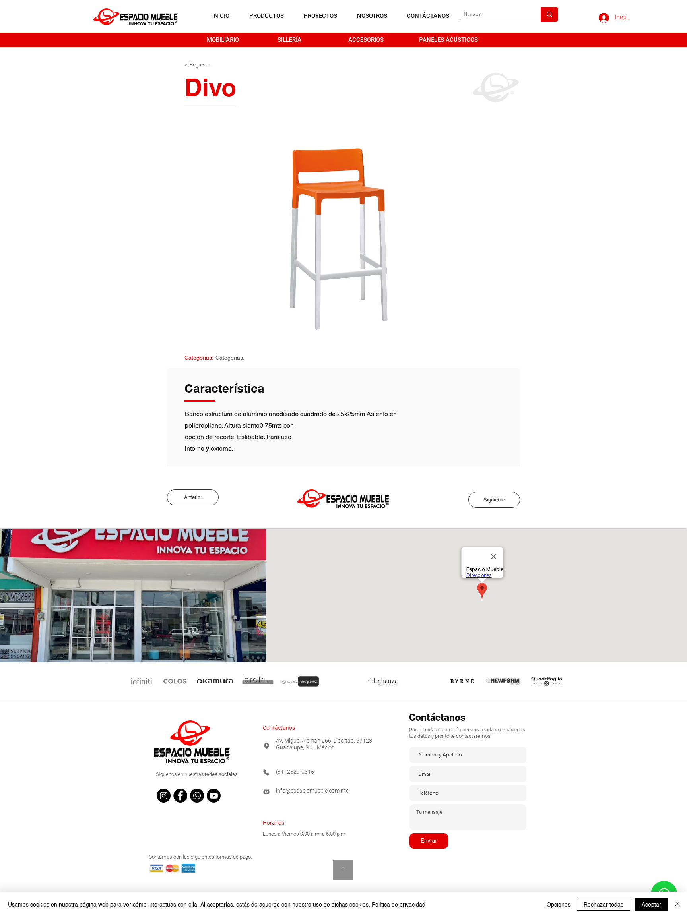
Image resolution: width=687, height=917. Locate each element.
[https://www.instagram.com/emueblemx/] (164, 796)
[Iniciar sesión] (603, 17)
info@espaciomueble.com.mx (312, 790)
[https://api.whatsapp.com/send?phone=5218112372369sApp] (197, 796)
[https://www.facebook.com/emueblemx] (180, 796)
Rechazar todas (603, 904)
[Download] (343, 870)
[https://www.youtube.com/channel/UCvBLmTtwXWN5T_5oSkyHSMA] (214, 796)
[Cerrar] (677, 904)
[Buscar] (549, 14)
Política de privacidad (398, 904)
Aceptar (651, 904)
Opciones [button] (559, 904)
